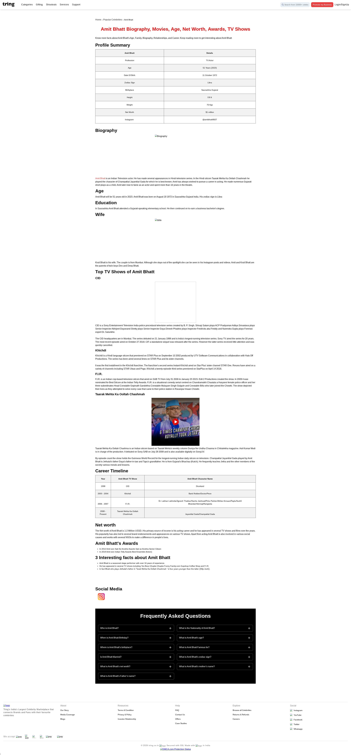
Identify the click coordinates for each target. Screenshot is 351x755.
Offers (178, 719)
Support (76, 4)
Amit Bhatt (100, 178)
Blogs (62, 719)
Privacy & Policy (124, 715)
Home (98, 19)
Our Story (64, 710)
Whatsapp (297, 729)
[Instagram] (100, 600)
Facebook (297, 720)
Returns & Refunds (241, 715)
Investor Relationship (127, 719)
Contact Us (180, 715)
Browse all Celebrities (242, 710)
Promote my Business (322, 5)
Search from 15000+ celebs (296, 5)
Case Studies (181, 723)
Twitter (296, 724)
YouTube (297, 715)
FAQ (177, 710)
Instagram (297, 710)
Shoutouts (51, 4)
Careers (236, 719)
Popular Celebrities (112, 19)
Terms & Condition (126, 710)
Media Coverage (67, 715)
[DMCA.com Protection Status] (175, 749)
